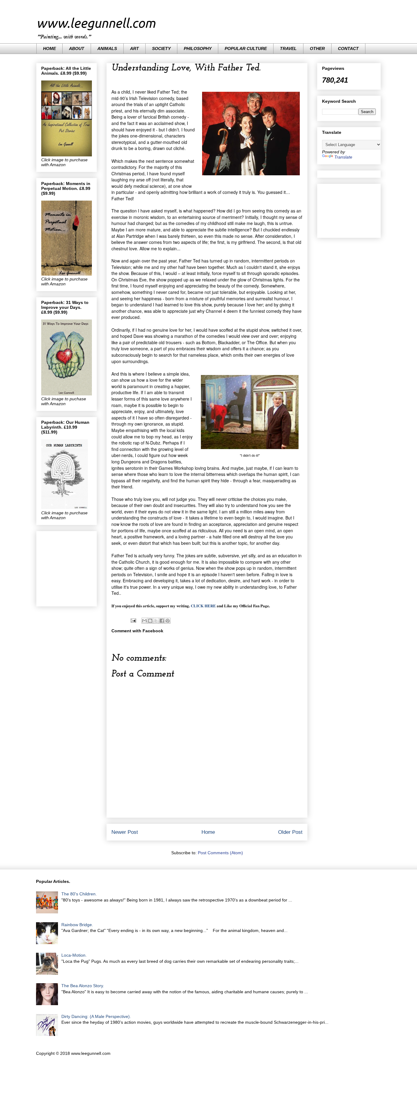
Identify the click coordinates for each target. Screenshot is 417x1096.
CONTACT (348, 48)
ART (134, 48)
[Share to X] (156, 621)
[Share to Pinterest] (168, 621)
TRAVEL (288, 48)
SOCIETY (161, 48)
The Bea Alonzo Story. (82, 985)
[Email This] (144, 621)
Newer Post (124, 832)
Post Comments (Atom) (220, 852)
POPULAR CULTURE (246, 48)
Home (208, 832)
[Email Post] (133, 620)
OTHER (317, 48)
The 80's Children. (79, 893)
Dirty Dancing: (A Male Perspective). (96, 1016)
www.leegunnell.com (95, 23)
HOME (49, 48)
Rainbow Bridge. (77, 924)
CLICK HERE (203, 606)
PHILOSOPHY (198, 48)
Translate (343, 157)
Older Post (290, 832)
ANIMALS (107, 48)
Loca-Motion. (74, 955)
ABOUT (76, 48)
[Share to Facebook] (162, 621)
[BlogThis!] (150, 621)
